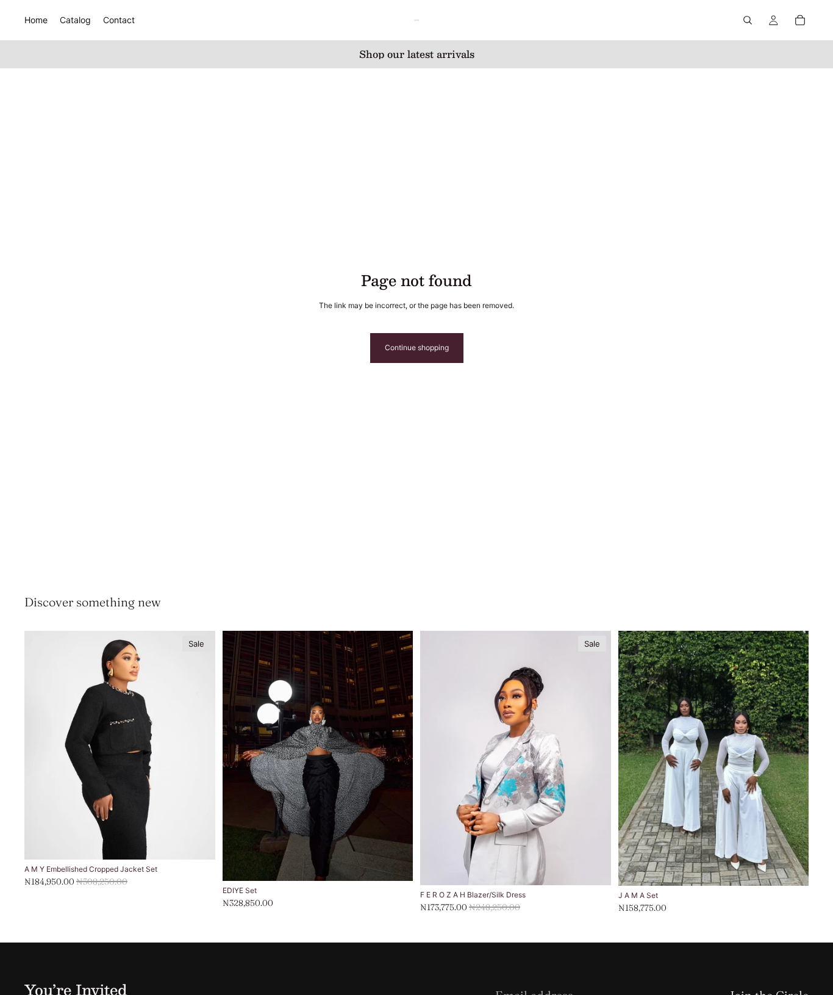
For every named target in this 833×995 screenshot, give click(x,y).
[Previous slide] (241, 755)
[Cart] (800, 20)
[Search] (747, 20)
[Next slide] (394, 755)
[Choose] (196, 841)
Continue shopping (417, 347)
